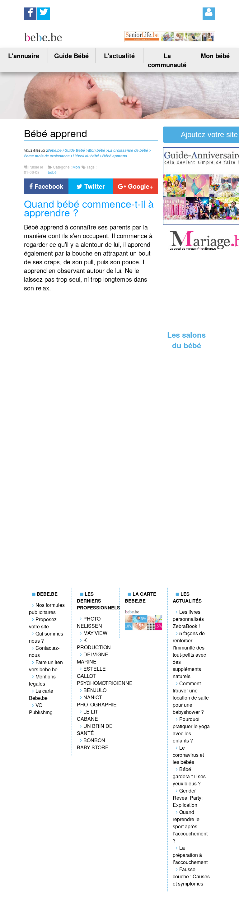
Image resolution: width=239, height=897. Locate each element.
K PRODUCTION (94, 643)
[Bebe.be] (43, 39)
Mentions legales (42, 680)
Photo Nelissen (89, 622)
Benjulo (94, 690)
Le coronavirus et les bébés (188, 754)
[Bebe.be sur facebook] (30, 11)
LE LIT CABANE (87, 715)
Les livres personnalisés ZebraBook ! (188, 619)
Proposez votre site (43, 623)
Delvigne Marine (92, 658)
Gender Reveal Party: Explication (188, 797)
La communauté (167, 60)
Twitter (93, 186)
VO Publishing (41, 708)
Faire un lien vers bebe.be (46, 666)
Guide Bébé (71, 55)
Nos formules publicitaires (47, 608)
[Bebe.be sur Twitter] (43, 11)
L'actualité (119, 55)
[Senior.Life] (169, 40)
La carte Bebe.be (41, 694)
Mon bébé (215, 55)
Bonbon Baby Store (93, 744)
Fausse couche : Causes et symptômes (191, 876)
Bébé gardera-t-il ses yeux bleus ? (189, 776)
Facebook (48, 186)
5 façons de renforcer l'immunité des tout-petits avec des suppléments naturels (189, 655)
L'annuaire (23, 55)
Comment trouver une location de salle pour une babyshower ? (191, 697)
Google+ (139, 186)
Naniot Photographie (97, 701)
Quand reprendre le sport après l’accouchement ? (190, 826)
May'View (95, 632)
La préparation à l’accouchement (190, 855)
